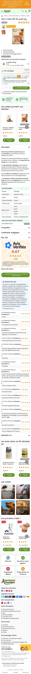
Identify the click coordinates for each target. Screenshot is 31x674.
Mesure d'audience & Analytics (9, 666)
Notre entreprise (7, 606)
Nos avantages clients (9, 635)
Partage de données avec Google (10, 664)
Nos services (5, 622)
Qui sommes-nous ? (8, 609)
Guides (5, 632)
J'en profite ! (26, 4)
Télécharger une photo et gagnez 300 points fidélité (16, 275)
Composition (5, 227)
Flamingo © (4, 22)
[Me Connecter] (26, 11)
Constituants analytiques (10, 233)
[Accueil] (2, 16)
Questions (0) (6, 435)
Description (5, 147)
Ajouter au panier (22, 88)
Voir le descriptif (5, 56)
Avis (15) (4, 238)
